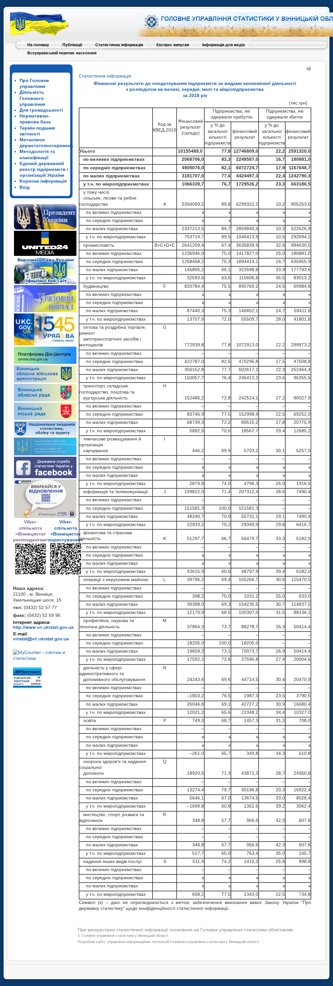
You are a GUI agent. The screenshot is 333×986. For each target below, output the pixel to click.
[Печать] (308, 69)
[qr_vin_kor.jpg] (30, 573)
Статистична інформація (105, 75)
